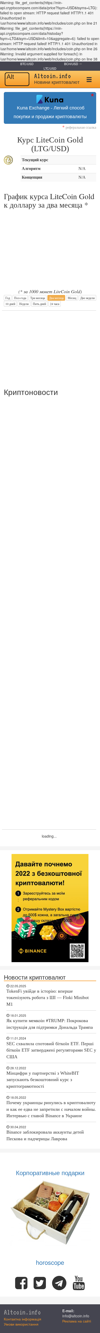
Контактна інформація (22, 1318)
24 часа (54, 304)
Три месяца (37, 298)
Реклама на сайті (76, 1321)
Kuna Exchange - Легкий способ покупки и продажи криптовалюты (50, 112)
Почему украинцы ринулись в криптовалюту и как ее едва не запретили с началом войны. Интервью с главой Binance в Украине (51, 1109)
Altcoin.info (22, 1312)
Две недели (87, 298)
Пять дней (39, 304)
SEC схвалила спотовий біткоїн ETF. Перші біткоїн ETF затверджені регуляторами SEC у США (51, 1050)
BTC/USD (27, 64)
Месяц (72, 298)
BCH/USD (71, 64)
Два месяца (56, 298)
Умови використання (21, 1324)
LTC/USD (50, 68)
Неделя (24, 304)
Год (7, 298)
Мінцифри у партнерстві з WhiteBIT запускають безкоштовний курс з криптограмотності (42, 1080)
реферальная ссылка (79, 127)
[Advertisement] (49, 346)
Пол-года (20, 298)
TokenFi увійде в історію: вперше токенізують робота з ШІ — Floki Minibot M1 (47, 998)
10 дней (10, 304)
